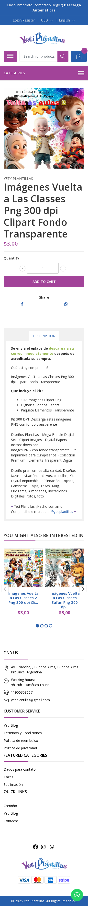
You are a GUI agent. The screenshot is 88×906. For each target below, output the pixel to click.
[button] (47, 20)
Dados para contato (20, 769)
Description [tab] (44, 336)
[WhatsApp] (51, 846)
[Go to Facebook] (35, 846)
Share (44, 297)
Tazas (8, 777)
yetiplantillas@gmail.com (30, 700)
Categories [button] (14, 73)
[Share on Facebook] (22, 304)
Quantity (11, 258)
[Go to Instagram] (43, 846)
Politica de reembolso (21, 740)
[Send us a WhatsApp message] (77, 895)
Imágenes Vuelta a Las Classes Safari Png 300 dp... (65, 600)
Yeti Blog (11, 725)
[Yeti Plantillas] (42, 38)
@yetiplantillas (62, 511)
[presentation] (5, 588)
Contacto (11, 821)
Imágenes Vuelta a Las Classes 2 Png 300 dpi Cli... (23, 597)
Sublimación (13, 784)
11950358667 (22, 692)
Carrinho (10, 805)
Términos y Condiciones (23, 733)
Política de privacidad (20, 748)
